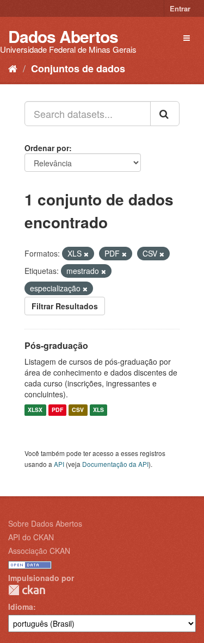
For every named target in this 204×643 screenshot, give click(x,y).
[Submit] (165, 113)
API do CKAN (31, 537)
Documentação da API (115, 464)
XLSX (35, 410)
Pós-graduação (56, 345)
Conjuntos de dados (78, 68)
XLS (98, 410)
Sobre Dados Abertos (45, 523)
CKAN (26, 590)
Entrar (180, 8)
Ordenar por (46, 147)
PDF (57, 410)
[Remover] (86, 253)
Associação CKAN (39, 550)
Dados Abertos (63, 36)
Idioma (20, 606)
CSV (78, 410)
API (59, 464)
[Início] (12, 68)
